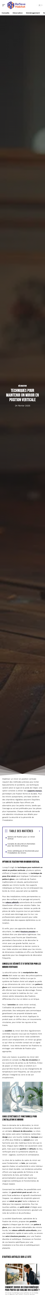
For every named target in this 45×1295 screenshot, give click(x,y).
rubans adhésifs (12, 902)
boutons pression (28, 932)
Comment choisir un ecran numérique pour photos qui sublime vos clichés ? (22, 1289)
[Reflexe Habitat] (16, 5)
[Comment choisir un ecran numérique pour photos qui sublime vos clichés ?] (22, 1274)
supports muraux (34, 791)
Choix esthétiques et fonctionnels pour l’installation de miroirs (23, 852)
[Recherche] (34, 5)
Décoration (22, 386)
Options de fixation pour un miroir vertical (21, 838)
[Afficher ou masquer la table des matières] (36, 831)
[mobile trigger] (4, 5)
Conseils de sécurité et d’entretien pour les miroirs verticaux (21, 845)
